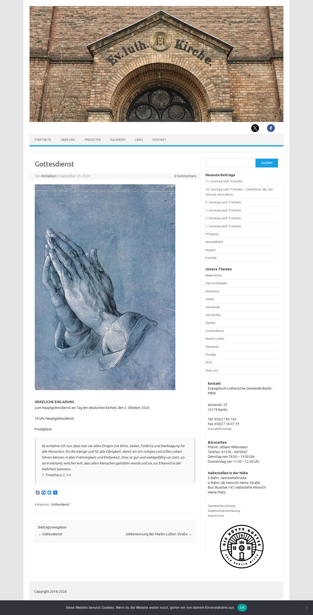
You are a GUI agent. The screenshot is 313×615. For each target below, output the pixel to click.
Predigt (210, 354)
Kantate (211, 257)
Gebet (209, 299)
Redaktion (49, 176)
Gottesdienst (60, 504)
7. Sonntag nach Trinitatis (223, 210)
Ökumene (212, 346)
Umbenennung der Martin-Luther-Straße (159, 534)
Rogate (210, 250)
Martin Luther (214, 338)
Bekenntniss (213, 275)
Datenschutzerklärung (224, 511)
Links (139, 139)
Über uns (68, 139)
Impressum (216, 515)
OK (242, 607)
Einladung (212, 291)
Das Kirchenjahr (216, 283)
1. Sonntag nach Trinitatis (223, 226)
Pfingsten (212, 234)
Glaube (210, 322)
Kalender (118, 139)
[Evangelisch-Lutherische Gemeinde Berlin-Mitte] (156, 121)
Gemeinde (212, 307)
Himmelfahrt (214, 241)
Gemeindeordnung (221, 506)
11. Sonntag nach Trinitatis (224, 181)
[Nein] (306, 607)
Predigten (93, 139)
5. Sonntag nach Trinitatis (223, 218)
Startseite (42, 139)
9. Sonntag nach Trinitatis (223, 202)
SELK (208, 362)
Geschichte (213, 315)
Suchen (267, 163)
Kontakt (159, 139)
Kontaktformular (220, 429)
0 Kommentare (185, 176)
